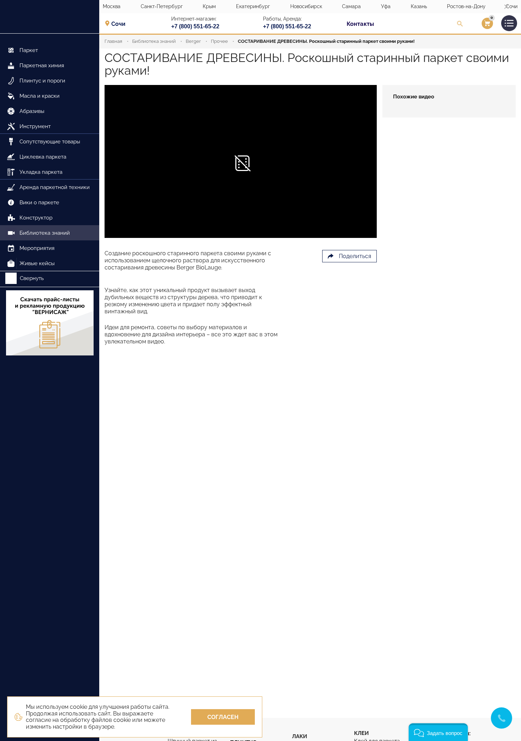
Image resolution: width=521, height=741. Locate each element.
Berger (193, 41)
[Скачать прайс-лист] (49, 323)
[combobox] (120, 24)
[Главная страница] (49, 17)
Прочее (219, 41)
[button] (438, 732)
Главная (113, 41)
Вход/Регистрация (478, 25)
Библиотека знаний (154, 41)
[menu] (49, 152)
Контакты (360, 24)
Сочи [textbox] (118, 24)
